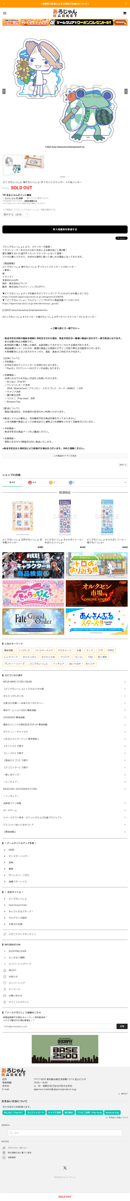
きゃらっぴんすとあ (13, 696)
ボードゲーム (10, 810)
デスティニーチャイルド (15, 731)
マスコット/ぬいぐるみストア (18, 824)
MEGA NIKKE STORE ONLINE (17, 681)
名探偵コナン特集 (12, 803)
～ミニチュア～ (11, 782)
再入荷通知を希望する (65, 229)
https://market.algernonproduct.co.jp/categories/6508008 (32, 297)
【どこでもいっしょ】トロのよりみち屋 (24, 689)
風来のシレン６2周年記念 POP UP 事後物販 (25, 724)
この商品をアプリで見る (65, 456)
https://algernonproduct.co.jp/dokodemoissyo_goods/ (30, 303)
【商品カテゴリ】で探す (15, 760)
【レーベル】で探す (13, 753)
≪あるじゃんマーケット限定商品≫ (21, 739)
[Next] (126, 91)
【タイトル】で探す (13, 746)
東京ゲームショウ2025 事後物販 (21, 710)
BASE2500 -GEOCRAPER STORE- (20, 789)
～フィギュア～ (11, 796)
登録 (122, 1026)
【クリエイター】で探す (15, 767)
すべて (12, 482)
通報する (123, 465)
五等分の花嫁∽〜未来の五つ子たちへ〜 (24, 703)
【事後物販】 (10, 832)
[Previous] (4, 91)
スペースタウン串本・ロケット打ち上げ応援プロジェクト (32, 817)
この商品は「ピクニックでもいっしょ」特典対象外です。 (29, 209)
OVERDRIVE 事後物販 (14, 717)
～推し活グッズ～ (12, 774)
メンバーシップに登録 (14, 198)
